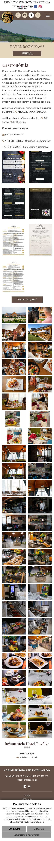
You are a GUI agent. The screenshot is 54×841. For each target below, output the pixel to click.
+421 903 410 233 (39, 776)
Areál (27, 795)
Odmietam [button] (39, 829)
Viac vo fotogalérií (27, 299)
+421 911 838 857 (14, 141)
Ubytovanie (27, 799)
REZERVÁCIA (27, 53)
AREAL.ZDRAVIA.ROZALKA (32, 112)
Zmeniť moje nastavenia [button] (26, 835)
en (38, 15)
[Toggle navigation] (48, 15)
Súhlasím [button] (14, 829)
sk (31, 15)
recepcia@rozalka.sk (27, 780)
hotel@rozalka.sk (14, 134)
